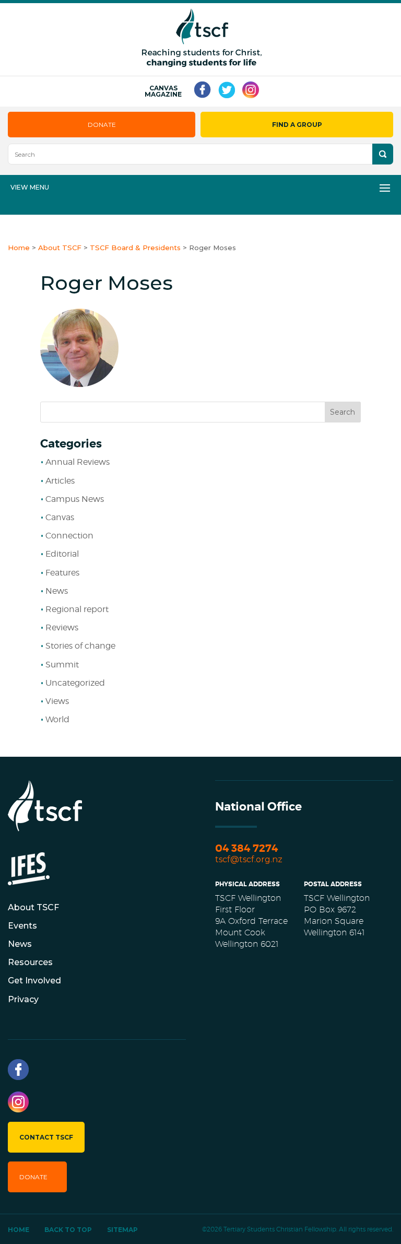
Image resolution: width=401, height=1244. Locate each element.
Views (57, 701)
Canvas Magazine (163, 91)
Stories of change (80, 646)
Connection (69, 536)
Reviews (61, 627)
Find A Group (297, 124)
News (56, 591)
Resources (30, 962)
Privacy (23, 999)
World (57, 719)
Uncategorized (75, 683)
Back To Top (68, 1230)
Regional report (77, 609)
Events (22, 926)
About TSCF (33, 907)
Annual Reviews (77, 462)
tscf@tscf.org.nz (248, 859)
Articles (60, 481)
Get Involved (34, 980)
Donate (102, 124)
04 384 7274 (246, 848)
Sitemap (122, 1230)
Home (18, 1230)
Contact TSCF (46, 1137)
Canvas (59, 517)
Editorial (62, 554)
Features (62, 573)
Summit (62, 665)
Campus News (74, 499)
